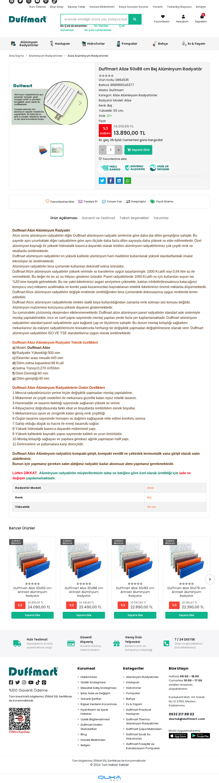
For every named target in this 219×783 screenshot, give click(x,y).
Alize (150, 488)
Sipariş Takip (76, 7)
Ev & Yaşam (134, 704)
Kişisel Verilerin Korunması (99, 704)
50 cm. (151, 507)
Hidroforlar (133, 688)
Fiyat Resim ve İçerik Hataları (94, 712)
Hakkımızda (89, 677)
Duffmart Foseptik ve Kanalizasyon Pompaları (143, 746)
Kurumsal (86, 668)
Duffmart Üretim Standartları (91, 727)
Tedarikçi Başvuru (179, 7)
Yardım (158, 7)
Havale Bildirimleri (102, 7)
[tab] (63, 218)
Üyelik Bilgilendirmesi (95, 719)
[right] (210, 579)
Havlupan (132, 682)
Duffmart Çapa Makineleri (144, 729)
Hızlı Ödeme (37, 7)
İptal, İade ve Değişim (95, 693)
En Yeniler (101, 26)
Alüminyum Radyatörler (142, 677)
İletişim (201, 7)
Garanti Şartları (91, 699)
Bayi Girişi (56, 7)
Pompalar (133, 693)
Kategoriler (133, 668)
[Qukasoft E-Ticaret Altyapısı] (109, 778)
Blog (84, 734)
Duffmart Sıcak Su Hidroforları (138, 736)
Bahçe (130, 699)
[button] (182, 19)
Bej (149, 497)
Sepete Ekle (140, 150)
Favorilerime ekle (114, 159)
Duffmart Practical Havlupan (138, 712)
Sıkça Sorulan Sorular (133, 7)
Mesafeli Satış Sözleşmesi (98, 688)
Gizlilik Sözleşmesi (93, 682)
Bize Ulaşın (178, 668)
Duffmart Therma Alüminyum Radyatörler (142, 721)
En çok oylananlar (98, 30)
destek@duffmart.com (187, 719)
